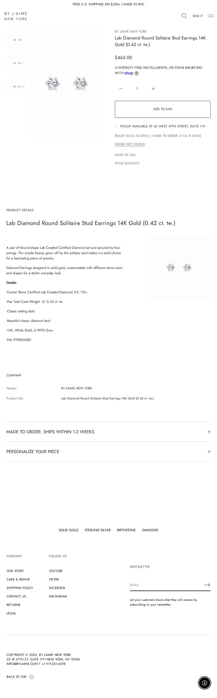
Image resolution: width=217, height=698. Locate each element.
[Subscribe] (207, 585)
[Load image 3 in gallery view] (17, 86)
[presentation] (66, 83)
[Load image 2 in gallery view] (17, 63)
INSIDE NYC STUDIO (130, 144)
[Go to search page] (184, 16)
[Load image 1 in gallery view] (17, 40)
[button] (184, 16)
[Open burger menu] (211, 16)
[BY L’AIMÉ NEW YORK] (15, 16)
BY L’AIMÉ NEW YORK (131, 31)
